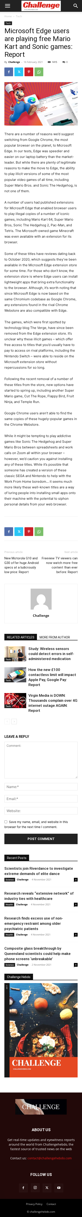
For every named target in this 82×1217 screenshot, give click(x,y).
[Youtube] (58, 1188)
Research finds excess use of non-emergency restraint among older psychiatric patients (33, 923)
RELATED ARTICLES (20, 637)
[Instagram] (35, 1187)
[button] (7, 6)
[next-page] (14, 721)
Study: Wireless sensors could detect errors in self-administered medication (51, 654)
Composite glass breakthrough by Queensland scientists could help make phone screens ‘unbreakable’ (37, 953)
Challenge (14, 62)
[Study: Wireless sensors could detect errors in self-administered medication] (15, 653)
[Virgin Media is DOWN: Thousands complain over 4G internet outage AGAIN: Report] (15, 700)
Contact (51, 1204)
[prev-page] (7, 721)
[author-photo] (41, 609)
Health (9, 904)
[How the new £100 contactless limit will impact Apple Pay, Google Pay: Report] (15, 674)
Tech (19, 16)
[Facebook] (8, 71)
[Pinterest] (28, 71)
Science (10, 879)
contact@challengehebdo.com (50, 1158)
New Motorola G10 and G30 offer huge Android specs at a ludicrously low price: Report (21, 565)
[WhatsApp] (39, 71)
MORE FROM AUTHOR (55, 637)
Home (8, 16)
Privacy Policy (34, 1204)
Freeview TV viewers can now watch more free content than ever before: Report (60, 565)
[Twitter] (18, 71)
